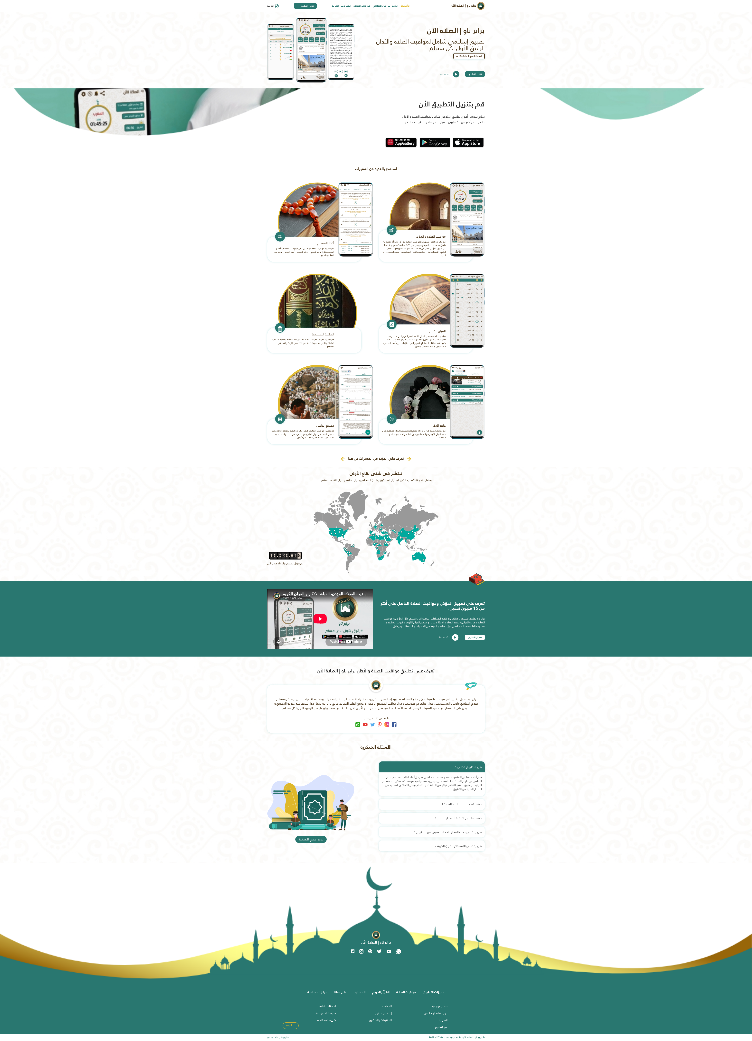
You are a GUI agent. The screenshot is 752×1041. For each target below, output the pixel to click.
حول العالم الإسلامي (435, 1013)
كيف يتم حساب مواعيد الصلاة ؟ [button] (462, 804)
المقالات (346, 5)
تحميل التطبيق (475, 637)
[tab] (432, 766)
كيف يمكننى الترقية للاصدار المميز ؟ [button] (458, 818)
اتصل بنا (443, 1020)
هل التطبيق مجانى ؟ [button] (468, 767)
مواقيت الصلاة (361, 5)
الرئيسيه (405, 5)
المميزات (393, 5)
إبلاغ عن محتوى (383, 1013)
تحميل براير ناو (439, 1006)
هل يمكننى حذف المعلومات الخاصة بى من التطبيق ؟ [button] (448, 832)
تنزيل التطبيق (307, 6)
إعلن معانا (340, 992)
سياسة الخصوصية (326, 1013)
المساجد (359, 992)
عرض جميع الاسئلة (311, 839)
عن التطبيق (379, 5)
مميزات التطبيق (434, 992)
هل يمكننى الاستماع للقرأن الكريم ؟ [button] (458, 846)
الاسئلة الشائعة (327, 1006)
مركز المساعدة (317, 992)
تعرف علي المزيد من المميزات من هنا (376, 458)
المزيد (335, 5)
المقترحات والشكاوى (380, 1020)
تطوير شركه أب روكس (278, 1037)
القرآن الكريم (381, 992)
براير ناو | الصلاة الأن (464, 5)
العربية (271, 5)
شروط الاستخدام (326, 1020)
